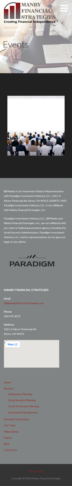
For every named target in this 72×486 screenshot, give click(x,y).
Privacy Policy (35, 471)
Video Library (11, 431)
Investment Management (23, 412)
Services (9, 388)
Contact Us (10, 449)
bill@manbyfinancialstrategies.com (24, 303)
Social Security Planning (22, 400)
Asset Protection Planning (23, 406)
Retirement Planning (20, 394)
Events (8, 437)
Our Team (10, 425)
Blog (6, 443)
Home (7, 382)
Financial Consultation (16, 419)
